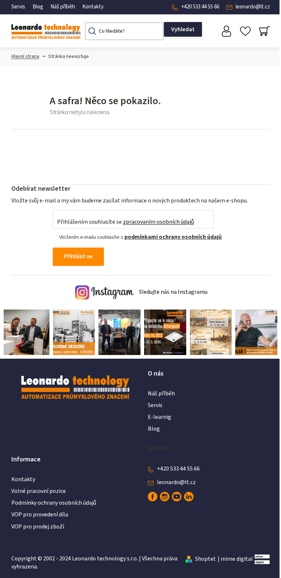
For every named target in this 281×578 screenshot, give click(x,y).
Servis (18, 7)
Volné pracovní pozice (38, 491)
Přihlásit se (78, 256)
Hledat (183, 29)
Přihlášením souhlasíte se (125, 222)
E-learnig (159, 417)
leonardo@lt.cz (253, 7)
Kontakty (93, 7)
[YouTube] (176, 496)
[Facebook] (152, 496)
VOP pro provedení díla (39, 515)
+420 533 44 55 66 (200, 7)
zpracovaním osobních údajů (158, 222)
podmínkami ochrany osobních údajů (173, 237)
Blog (38, 7)
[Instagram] (164, 496)
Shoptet (205, 559)
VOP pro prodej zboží (37, 527)
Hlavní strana (25, 56)
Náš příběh (62, 7)
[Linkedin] (189, 496)
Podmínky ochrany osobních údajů (53, 503)
